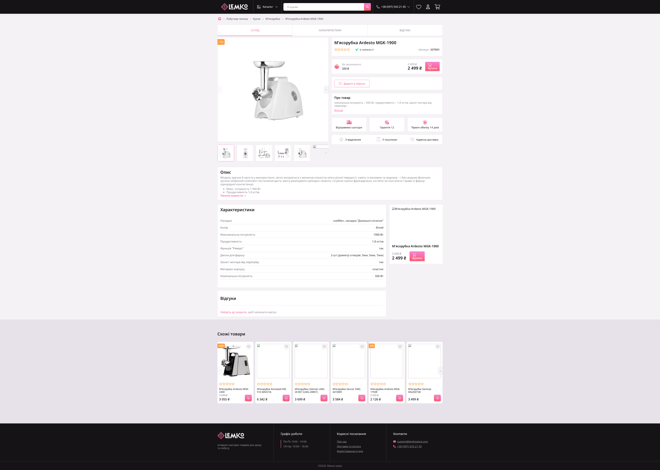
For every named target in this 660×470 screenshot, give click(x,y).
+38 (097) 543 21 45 (409, 446)
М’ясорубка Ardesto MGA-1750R (385, 391)
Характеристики (330, 30)
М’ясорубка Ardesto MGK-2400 (234, 391)
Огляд (255, 30)
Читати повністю (231, 195)
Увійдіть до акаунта (233, 312)
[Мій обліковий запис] (428, 6)
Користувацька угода (350, 451)
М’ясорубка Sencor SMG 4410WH (346, 391)
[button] (326, 89)
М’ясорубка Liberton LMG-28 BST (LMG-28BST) (310, 391)
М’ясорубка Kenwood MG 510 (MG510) (271, 391)
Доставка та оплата (349, 446)
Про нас (342, 441)
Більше (338, 110)
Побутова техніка (237, 18)
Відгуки (405, 30)
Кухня (256, 18)
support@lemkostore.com (412, 441)
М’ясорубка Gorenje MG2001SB (419, 391)
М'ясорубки (273, 18)
